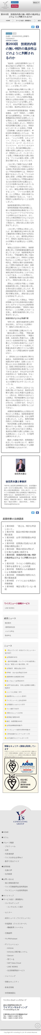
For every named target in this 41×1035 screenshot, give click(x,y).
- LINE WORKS (12, 967)
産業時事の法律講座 (12, 40)
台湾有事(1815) (11, 657)
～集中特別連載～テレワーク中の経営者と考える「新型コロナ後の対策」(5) (20, 662)
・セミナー (7, 912)
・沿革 (6, 850)
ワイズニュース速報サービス (17, 603)
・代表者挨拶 (8, 854)
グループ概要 (8, 843)
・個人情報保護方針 (11, 883)
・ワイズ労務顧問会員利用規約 (15, 887)
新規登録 (15, 6)
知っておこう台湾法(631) (15, 681)
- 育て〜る (10, 959)
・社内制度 (7, 874)
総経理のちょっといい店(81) (16, 696)
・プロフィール (9, 846)
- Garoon (9, 955)
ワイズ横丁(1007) (12, 709)
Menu (35, 3)
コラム (6, 837)
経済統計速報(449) (13, 717)
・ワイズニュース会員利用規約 (15, 890)
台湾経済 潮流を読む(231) (16, 668)
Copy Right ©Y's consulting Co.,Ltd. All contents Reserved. (20, 1032)
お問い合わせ (8, 879)
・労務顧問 (7, 933)
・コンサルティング (11, 903)
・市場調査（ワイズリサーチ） (15, 924)
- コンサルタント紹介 (14, 907)
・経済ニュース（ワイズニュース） (17, 918)
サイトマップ (8, 896)
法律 (14, 33)
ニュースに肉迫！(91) (14, 692)
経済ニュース (10, 618)
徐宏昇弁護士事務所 (16, 481)
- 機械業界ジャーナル (14, 927)
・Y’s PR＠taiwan (10, 939)
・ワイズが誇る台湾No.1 (13, 857)
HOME (8, 20)
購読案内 (8, 623)
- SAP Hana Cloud (13, 963)
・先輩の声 (7, 870)
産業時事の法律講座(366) (15, 677)
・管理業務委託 (9, 993)
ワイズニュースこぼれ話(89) (16, 700)
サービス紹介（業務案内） (24, 20)
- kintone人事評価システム (16, 952)
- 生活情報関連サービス (15, 970)
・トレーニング (9, 976)
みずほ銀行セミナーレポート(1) (17, 738)
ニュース (8, 646)
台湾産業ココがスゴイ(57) (15, 704)
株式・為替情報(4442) (14, 721)
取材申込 (8, 635)
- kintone (9, 948)
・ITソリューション (11, 944)
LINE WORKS (9, 608)
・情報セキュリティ (11, 982)
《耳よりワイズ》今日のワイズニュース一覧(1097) (20, 651)
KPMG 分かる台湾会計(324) (16, 672)
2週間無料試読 (10, 627)
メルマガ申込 (9, 631)
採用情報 (6, 866)
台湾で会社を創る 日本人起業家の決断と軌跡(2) (20, 686)
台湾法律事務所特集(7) (14, 725)
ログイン (15, 2)
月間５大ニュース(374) (14, 713)
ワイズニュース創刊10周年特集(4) (18, 730)
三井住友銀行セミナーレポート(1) (18, 734)
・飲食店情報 (8, 987)
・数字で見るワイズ (11, 861)
